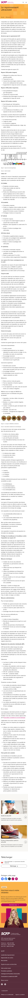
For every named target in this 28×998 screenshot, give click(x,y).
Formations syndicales (6, 971)
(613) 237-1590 (10, 943)
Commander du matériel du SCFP (9, 976)
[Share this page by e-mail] (16, 879)
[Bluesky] (5, 984)
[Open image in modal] (14, 159)
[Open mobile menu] (26, 2)
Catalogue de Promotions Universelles (10, 973)
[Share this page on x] (9, 879)
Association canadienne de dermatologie (14, 717)
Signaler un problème (20, 994)
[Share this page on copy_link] (13, 879)
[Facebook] (2, 984)
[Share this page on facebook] (6, 879)
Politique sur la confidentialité (7, 994)
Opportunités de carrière (7, 958)
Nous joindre (4, 960)
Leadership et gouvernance (7, 955)
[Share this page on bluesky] (2, 879)
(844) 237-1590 (10, 946)
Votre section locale (6, 968)
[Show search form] (23, 2)
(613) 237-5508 (11, 944)
